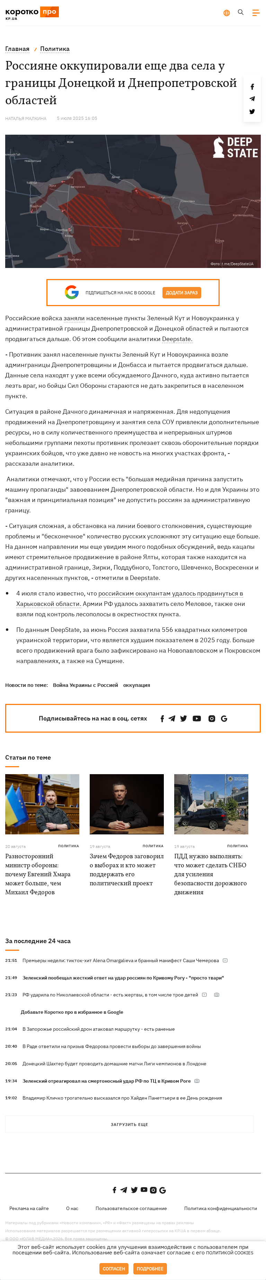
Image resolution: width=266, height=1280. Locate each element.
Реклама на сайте (29, 1208)
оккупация (136, 685)
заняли (74, 318)
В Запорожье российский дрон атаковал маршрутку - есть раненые (99, 1029)
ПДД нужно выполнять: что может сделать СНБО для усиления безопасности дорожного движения (210, 874)
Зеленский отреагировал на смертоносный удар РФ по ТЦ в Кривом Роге (107, 1081)
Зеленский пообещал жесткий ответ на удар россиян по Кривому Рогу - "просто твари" (123, 978)
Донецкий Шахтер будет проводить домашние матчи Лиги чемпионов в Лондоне (114, 1063)
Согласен (114, 1269)
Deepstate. (177, 339)
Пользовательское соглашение (131, 1208)
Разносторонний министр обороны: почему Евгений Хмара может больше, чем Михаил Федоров (38, 874)
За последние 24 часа (38, 941)
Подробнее (150, 1269)
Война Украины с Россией (85, 685)
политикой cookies (230, 1253)
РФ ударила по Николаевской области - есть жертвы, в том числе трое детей (110, 995)
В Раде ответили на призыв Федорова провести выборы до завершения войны (112, 1046)
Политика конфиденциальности (220, 1208)
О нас (72, 1208)
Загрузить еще (129, 1124)
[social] (162, 718)
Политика (68, 846)
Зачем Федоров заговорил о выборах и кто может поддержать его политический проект (127, 870)
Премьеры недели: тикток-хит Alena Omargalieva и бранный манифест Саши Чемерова (121, 960)
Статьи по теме (28, 757)
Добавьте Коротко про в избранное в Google (72, 1012)
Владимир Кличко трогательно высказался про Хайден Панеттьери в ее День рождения (122, 1098)
